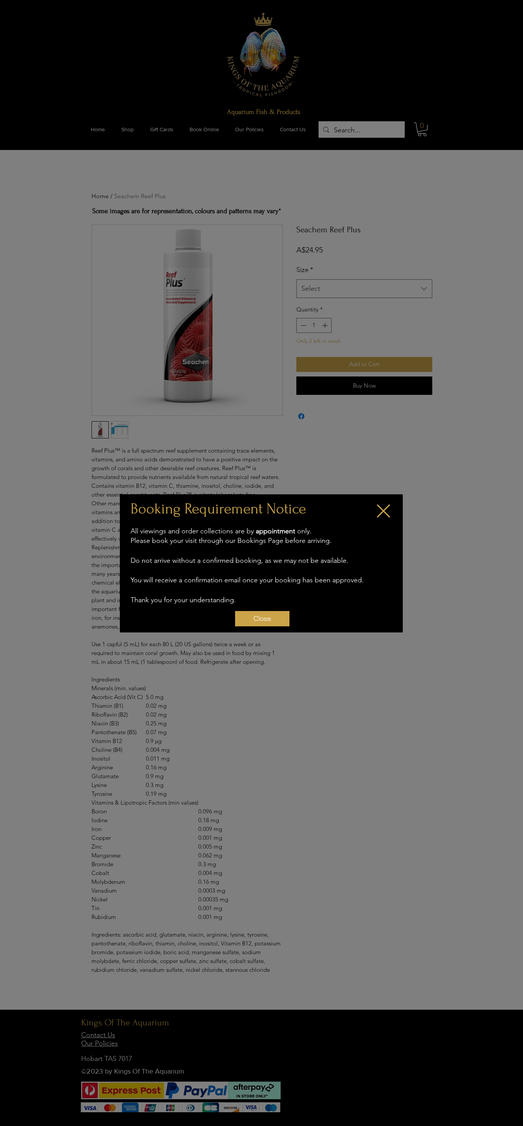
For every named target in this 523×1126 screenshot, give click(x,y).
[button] (383, 511)
